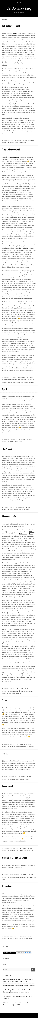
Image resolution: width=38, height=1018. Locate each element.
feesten (21, 509)
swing (28, 850)
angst (11, 746)
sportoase (26, 779)
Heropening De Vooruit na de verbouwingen (16, 992)
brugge (32, 380)
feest (26, 140)
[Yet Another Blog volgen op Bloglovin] (23, 954)
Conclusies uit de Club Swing (14, 857)
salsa (22, 382)
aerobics (12, 441)
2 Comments (23, 936)
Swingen (5, 753)
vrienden (4, 142)
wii (20, 693)
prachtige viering (12, 33)
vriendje (17, 693)
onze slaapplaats (29, 271)
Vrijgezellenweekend (11, 149)
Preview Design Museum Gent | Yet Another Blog (17, 990)
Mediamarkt (5, 549)
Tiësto (6, 545)
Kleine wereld (31, 986)
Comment (19, 140)
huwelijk (21, 142)
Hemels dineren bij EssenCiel (11, 1005)
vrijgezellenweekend (29, 382)
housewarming (23, 746)
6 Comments (21, 507)
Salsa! (4, 700)
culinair (31, 377)
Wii (14, 646)
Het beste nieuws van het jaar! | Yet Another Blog (17, 979)
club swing (12, 779)
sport (20, 441)
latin (27, 877)
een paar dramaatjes (13, 157)
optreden (9, 693)
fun (24, 509)
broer (11, 691)
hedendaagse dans (8, 417)
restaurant (17, 382)
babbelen (12, 938)
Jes (31, 576)
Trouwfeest (7, 448)
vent (32, 850)
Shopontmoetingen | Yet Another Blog (14, 986)
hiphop (23, 877)
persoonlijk (31, 140)
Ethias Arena (23, 534)
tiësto (13, 693)
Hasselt (31, 534)
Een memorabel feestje (11, 26)
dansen (16, 142)
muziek (30, 877)
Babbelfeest (7, 886)
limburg (4, 693)
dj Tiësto (31, 532)
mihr (25, 142)
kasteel (19, 279)
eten (15, 509)
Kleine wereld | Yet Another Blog (12, 996)
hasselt (31, 691)
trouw (27, 509)
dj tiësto (19, 691)
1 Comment (22, 377)
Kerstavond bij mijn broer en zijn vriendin (15, 981)
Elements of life (9, 516)
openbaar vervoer (6, 380)
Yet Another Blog (19, 8)
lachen (21, 850)
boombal (12, 142)
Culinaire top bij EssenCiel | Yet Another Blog (16, 1003)
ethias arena (25, 691)
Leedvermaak (7, 786)
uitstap (20, 380)
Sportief (5, 389)
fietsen (8, 382)
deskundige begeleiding (21, 248)
